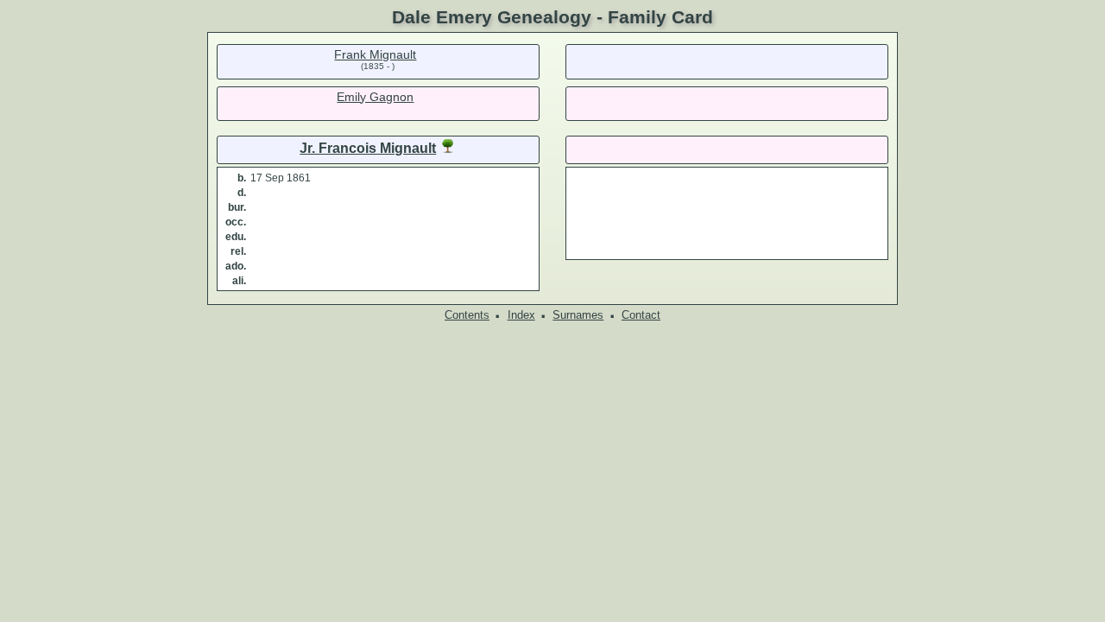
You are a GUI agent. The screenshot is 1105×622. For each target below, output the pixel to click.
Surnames (577, 314)
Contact (641, 314)
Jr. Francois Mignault (368, 148)
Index (521, 314)
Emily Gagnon (375, 97)
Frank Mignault (375, 54)
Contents (467, 314)
